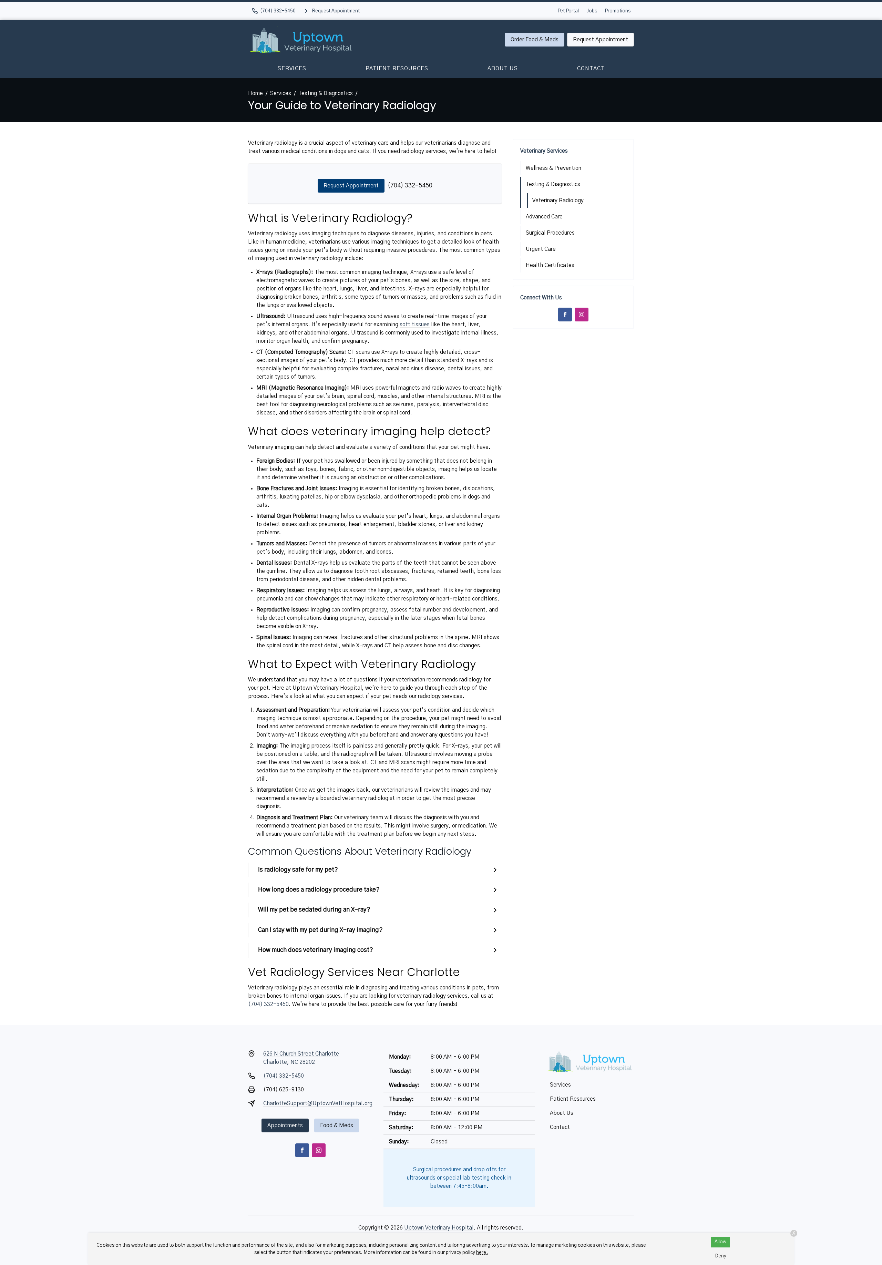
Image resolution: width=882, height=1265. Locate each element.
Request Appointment (600, 39)
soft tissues (415, 324)
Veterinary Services (544, 151)
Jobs (591, 11)
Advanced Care (544, 216)
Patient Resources (397, 68)
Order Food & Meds (534, 39)
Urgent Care (541, 249)
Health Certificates (550, 265)
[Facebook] (565, 314)
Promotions (617, 11)
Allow (720, 1242)
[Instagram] (581, 314)
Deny (720, 1256)
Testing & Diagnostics (325, 93)
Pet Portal (568, 11)
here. (482, 1252)
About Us (503, 68)
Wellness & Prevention (553, 168)
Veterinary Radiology (558, 200)
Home (255, 93)
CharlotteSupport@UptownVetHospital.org (317, 1103)
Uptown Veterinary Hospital (438, 1228)
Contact (591, 68)
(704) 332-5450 (410, 186)
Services (292, 68)
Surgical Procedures (550, 233)
